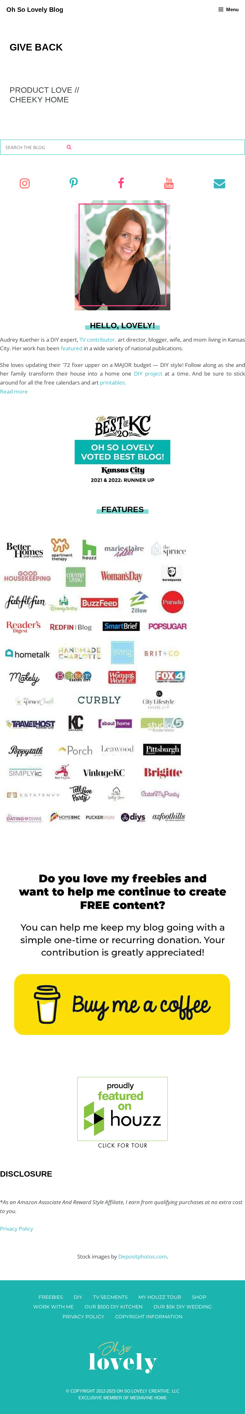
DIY (78, 1297)
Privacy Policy (16, 1228)
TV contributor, (98, 339)
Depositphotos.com (142, 1256)
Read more (14, 391)
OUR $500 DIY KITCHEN (114, 1307)
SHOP (199, 1297)
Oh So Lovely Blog (34, 9)
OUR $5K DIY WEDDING (182, 1307)
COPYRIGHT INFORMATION (148, 1317)
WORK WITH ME (53, 1307)
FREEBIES (51, 1297)
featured (72, 348)
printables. (113, 382)
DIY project (149, 373)
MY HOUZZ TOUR (159, 1297)
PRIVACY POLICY (83, 1317)
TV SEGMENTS (110, 1297)
